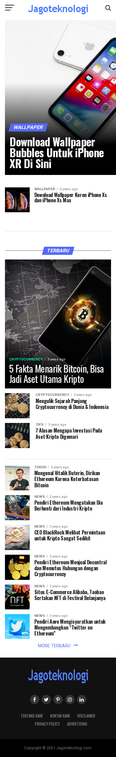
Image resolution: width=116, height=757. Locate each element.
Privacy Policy (47, 724)
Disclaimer (86, 716)
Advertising (77, 724)
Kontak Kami (60, 716)
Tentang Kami (32, 716)
